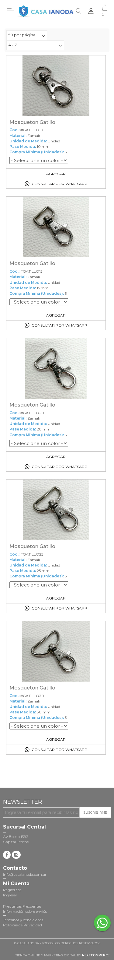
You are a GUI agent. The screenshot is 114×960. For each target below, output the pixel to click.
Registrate (12, 890)
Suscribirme (95, 812)
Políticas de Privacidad (22, 925)
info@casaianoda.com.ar (25, 874)
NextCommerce (95, 955)
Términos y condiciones (23, 920)
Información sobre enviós (25, 911)
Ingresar (10, 895)
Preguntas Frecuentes (22, 906)
